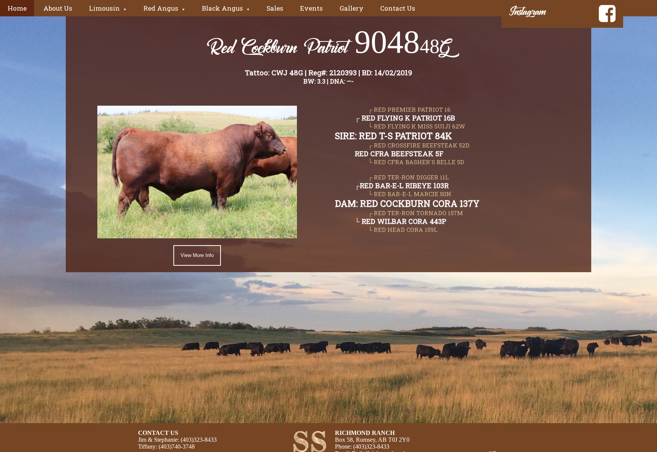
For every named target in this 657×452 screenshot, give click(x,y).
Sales (275, 8)
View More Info (197, 255)
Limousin (108, 8)
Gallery (351, 8)
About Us (57, 8)
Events (311, 8)
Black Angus (226, 8)
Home (17, 8)
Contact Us (397, 8)
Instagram (539, 11)
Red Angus (164, 8)
